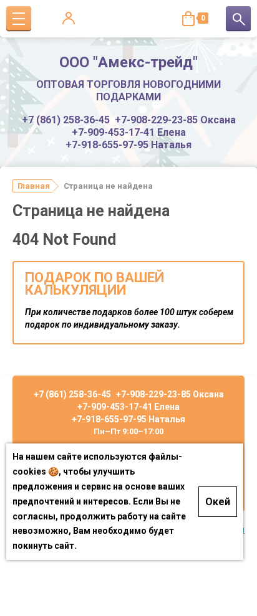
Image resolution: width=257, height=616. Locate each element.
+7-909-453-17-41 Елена (129, 132)
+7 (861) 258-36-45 (66, 120)
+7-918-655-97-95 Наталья (128, 145)
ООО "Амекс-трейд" (128, 62)
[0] (188, 18)
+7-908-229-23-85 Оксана (175, 120)
